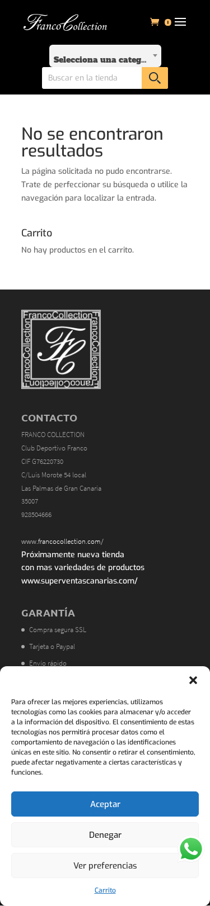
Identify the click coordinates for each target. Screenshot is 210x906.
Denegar (105, 835)
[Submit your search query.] (155, 78)
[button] (193, 680)
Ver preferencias (105, 865)
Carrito (105, 890)
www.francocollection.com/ (62, 541)
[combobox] (105, 56)
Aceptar (105, 804)
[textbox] (105, 56)
